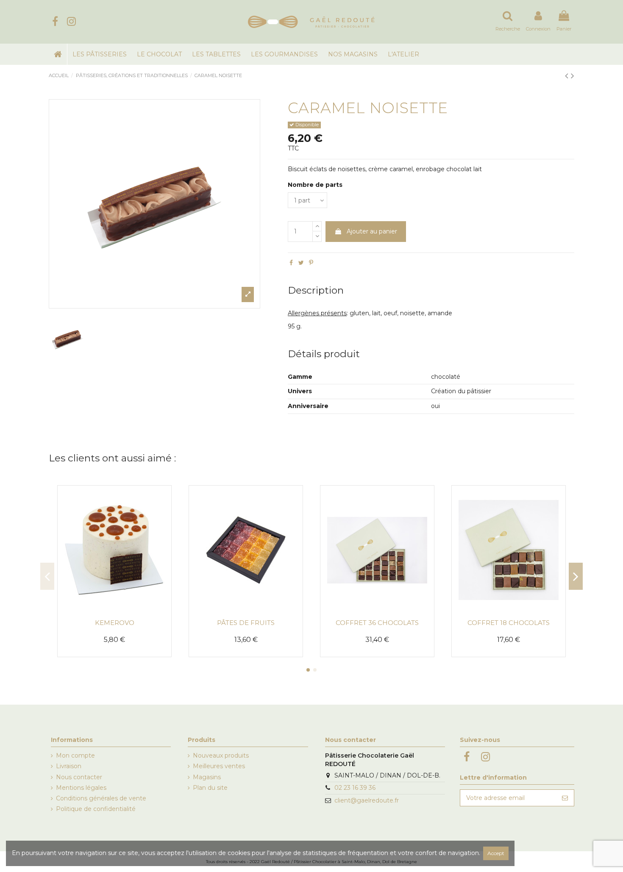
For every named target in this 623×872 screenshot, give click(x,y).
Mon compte (75, 755)
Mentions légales (81, 787)
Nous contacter (79, 777)
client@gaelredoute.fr (366, 800)
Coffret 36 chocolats (377, 623)
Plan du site (210, 787)
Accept (495, 853)
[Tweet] (301, 263)
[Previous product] (568, 75)
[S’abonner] (565, 798)
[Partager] (291, 263)
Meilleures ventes (219, 766)
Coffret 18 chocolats (508, 623)
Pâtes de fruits (246, 623)
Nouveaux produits (221, 755)
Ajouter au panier (372, 231)
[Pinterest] (311, 263)
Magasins (207, 777)
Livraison (68, 766)
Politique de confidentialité (96, 809)
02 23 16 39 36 (354, 787)
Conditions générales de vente (101, 798)
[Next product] (572, 75)
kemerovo (114, 623)
